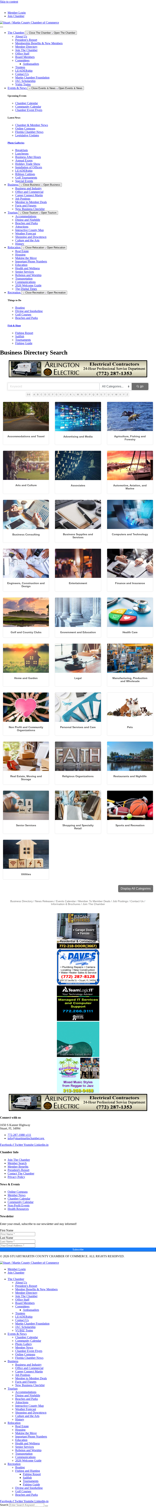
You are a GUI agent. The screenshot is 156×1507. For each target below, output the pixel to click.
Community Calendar (28, 1340)
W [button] (116, 394)
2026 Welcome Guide (28, 285)
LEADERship (24, 70)
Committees (22, 60)
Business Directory (21, 901)
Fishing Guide (31, 1484)
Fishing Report (32, 1474)
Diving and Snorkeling (29, 1488)
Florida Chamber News (29, 1357)
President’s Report (26, 39)
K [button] (70, 394)
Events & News (17, 1333)
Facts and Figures (25, 205)
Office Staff (22, 53)
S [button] (101, 394)
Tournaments (30, 1481)
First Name (6, 1230)
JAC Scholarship (25, 81)
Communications (25, 282)
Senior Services (24, 271)
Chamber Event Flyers (28, 1351)
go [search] (141, 386)
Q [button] (93, 394)
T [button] (104, 394)
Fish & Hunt (14, 325)
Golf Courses (23, 1491)
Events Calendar (66, 901)
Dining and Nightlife (27, 219)
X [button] (120, 394)
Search (4, 1504)
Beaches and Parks (26, 223)
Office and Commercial (29, 191)
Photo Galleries (16, 142)
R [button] (97, 394)
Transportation (24, 278)
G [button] (56, 394)
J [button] (67, 394)
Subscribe (78, 1249)
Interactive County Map (29, 230)
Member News (24, 1347)
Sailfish (27, 1477)
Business (13, 1361)
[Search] (46, 1505)
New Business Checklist (30, 209)
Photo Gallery (23, 1344)
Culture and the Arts (27, 240)
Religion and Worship (28, 275)
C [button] (41, 394)
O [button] (86, 394)
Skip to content (9, 1)
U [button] (108, 394)
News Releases (44, 901)
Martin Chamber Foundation (32, 77)
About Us (21, 36)
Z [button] (127, 394)
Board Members (25, 57)
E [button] (49, 394)
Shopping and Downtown (30, 237)
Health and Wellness (27, 268)
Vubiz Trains (23, 84)
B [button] (37, 394)
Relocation (14, 1422)
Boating (20, 1467)
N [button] (82, 394)
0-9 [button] (28, 394)
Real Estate (22, 251)
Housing (20, 254)
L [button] (74, 394)
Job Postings (22, 198)
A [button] (34, 394)
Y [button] (123, 394)
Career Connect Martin (29, 195)
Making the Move (26, 258)
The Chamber (16, 1279)
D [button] (45, 394)
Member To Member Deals (94, 901)
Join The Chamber (26, 50)
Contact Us (22, 74)
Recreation (14, 1464)
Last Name (6, 1237)
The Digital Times (26, 288)
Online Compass (25, 1354)
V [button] (112, 394)
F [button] (52, 394)
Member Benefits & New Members (36, 1289)
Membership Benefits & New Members (39, 43)
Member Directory (26, 46)
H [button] (60, 394)
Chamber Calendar (26, 1337)
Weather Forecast (25, 233)
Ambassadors (31, 63)
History (19, 243)
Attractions (21, 226)
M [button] (78, 394)
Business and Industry (28, 188)
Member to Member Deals (31, 202)
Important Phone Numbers (31, 261)
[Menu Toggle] (1, 27)
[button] (135, 888)
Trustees (20, 67)
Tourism (13, 1388)
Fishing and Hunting (27, 1470)
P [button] (89, 394)
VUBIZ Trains (24, 1330)
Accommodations (25, 216)
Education (21, 264)
